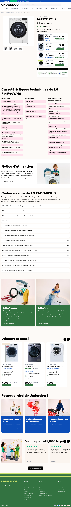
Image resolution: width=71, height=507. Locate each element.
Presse (25, 499)
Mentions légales (61, 487)
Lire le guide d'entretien (8, 323)
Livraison (26, 491)
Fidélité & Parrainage (28, 493)
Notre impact (27, 486)
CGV (59, 484)
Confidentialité (61, 489)
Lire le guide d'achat (43, 323)
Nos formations (27, 497)
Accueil (2, 12)
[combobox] (40, 5)
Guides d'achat (42, 491)
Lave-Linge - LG (19, 12)
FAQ (40, 484)
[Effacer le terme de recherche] (58, 6)
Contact (40, 489)
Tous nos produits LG (10, 12)
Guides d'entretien (43, 493)
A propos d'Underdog (28, 484)
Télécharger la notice (8, 181)
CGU (59, 486)
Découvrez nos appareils (36, 468)
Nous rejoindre (27, 495)
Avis (40, 487)
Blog (40, 486)
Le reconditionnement (29, 487)
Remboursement (61, 491)
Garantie (26, 489)
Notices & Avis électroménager (45, 495)
